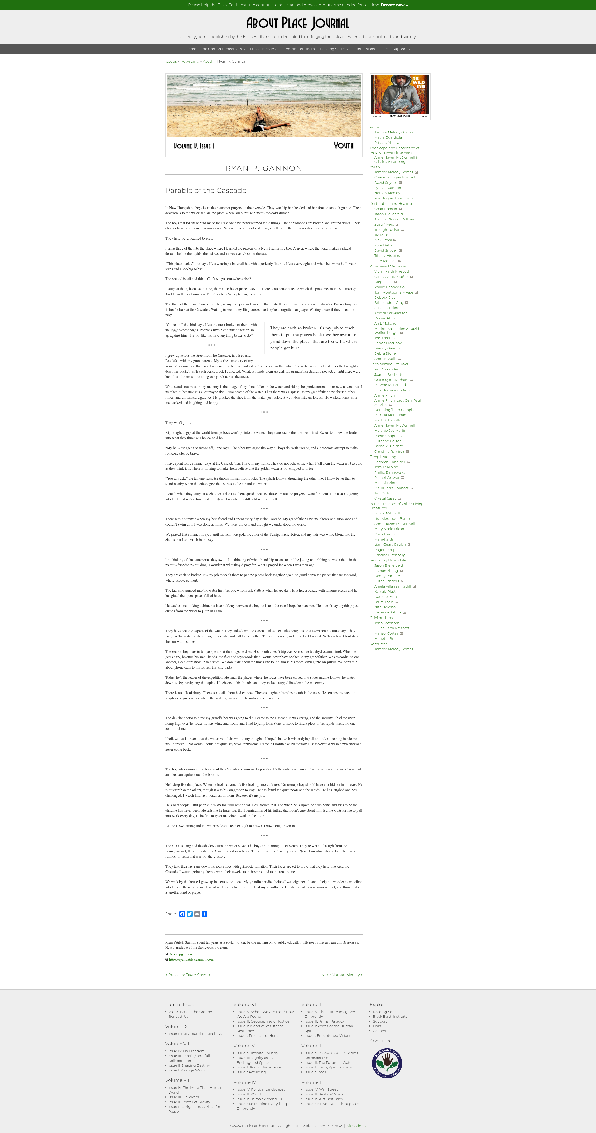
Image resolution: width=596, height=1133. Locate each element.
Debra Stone (385, 353)
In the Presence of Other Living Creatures (396, 505)
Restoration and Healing (391, 203)
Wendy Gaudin (387, 348)
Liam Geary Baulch (390, 544)
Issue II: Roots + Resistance (259, 1067)
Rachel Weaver (387, 477)
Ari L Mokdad (385, 323)
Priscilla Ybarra (386, 142)
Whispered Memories (388, 266)
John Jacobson (387, 623)
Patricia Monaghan (390, 415)
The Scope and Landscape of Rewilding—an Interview (394, 150)
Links (383, 49)
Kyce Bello (383, 245)
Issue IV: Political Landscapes (261, 1089)
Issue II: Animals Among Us (259, 1099)
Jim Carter (383, 493)
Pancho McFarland (390, 385)
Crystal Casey (385, 498)
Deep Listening (383, 456)
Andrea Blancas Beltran (394, 219)
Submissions (364, 49)
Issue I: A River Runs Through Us (332, 1104)
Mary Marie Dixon (389, 529)
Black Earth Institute (390, 1016)
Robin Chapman (388, 436)
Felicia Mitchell (387, 513)
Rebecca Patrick (387, 612)
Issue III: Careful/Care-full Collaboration (189, 1058)
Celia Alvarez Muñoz (391, 276)
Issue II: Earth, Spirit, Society (328, 1067)
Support (400, 49)
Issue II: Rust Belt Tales (324, 1099)
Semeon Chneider (389, 462)
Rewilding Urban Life (388, 560)
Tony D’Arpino (386, 467)
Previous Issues (263, 49)
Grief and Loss (382, 617)
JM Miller (382, 235)
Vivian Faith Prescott (391, 271)
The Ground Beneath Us (222, 49)
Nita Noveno (385, 607)
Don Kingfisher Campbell (395, 409)
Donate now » (394, 4)
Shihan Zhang (386, 570)
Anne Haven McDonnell (394, 425)
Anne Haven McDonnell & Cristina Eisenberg (396, 159)
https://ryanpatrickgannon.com (191, 959)
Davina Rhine (385, 318)
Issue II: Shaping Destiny (189, 1065)
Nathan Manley (387, 193)
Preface (376, 127)
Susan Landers (386, 307)
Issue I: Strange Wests (187, 1070)
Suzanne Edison (388, 441)
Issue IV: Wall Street (321, 1089)
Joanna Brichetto (388, 374)
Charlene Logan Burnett (395, 177)
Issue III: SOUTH (250, 1094)
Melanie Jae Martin (390, 430)
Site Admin (356, 1125)
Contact (379, 1031)
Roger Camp (385, 550)
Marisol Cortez (386, 633)
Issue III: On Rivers (184, 1097)
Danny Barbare (387, 576)
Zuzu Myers (384, 224)
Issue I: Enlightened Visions (328, 1035)
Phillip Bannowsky (389, 287)
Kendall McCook (388, 343)
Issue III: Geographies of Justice (263, 1021)
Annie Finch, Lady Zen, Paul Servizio (397, 402)
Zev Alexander (386, 369)
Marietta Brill (385, 539)
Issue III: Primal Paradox (324, 1021)
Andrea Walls (385, 358)
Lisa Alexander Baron (392, 518)
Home (191, 49)
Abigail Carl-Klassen (391, 313)
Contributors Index (299, 49)
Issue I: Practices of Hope (258, 1035)
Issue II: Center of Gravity (189, 1102)
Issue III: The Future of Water (329, 1062)
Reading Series (333, 49)
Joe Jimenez (384, 337)
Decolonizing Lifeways (389, 364)
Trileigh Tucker (387, 229)
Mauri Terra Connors (391, 488)
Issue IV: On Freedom (187, 1051)
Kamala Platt (385, 591)
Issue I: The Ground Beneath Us (195, 1033)
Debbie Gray (385, 297)
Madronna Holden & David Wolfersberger (396, 330)
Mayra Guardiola (388, 137)
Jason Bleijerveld (388, 214)
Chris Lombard (386, 534)
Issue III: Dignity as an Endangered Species (255, 1060)
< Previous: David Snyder (187, 974)
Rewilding (189, 61)
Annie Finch (384, 395)
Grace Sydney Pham (391, 379)
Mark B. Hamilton (389, 420)
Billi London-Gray (389, 302)
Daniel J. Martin (387, 596)
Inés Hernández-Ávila (392, 390)
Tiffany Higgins (387, 255)
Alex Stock (383, 240)
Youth (208, 61)
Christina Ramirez (389, 451)
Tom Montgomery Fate (393, 292)
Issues (171, 61)
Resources (378, 643)
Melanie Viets (385, 482)
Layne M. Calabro (388, 446)
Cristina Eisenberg (390, 555)
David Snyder (385, 182)
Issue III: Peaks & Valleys (324, 1094)
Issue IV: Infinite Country (257, 1053)
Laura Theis (383, 602)
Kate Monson (385, 261)
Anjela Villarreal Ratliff (392, 586)
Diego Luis (383, 282)
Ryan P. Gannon (387, 187)
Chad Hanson (385, 208)
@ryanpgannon (180, 954)
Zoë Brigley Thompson (393, 198)
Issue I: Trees (315, 1072)
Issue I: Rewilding (251, 1072)
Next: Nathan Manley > (342, 974)
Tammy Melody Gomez (393, 132)
